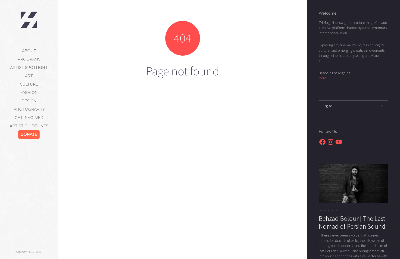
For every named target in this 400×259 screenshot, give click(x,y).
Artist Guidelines (29, 126)
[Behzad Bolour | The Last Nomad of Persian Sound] (353, 183)
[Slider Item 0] (321, 210)
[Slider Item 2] (328, 210)
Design (29, 101)
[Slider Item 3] (332, 210)
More (322, 78)
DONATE (29, 134)
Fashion (29, 92)
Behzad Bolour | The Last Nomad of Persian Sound (352, 222)
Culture (29, 84)
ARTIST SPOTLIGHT (29, 67)
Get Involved (29, 117)
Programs (29, 59)
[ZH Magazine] (29, 20)
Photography (29, 109)
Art (29, 76)
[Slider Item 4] (336, 210)
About (29, 51)
